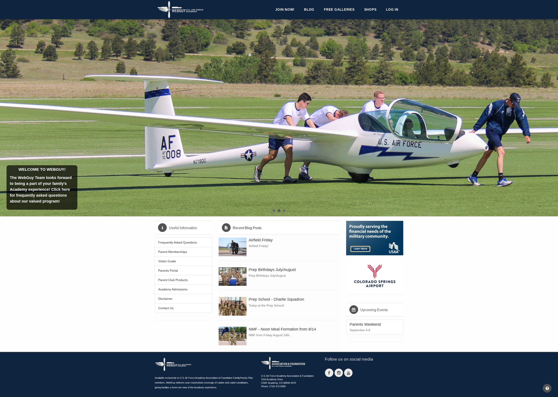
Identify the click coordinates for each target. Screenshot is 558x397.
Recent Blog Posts (247, 228)
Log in (392, 9)
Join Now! (284, 9)
